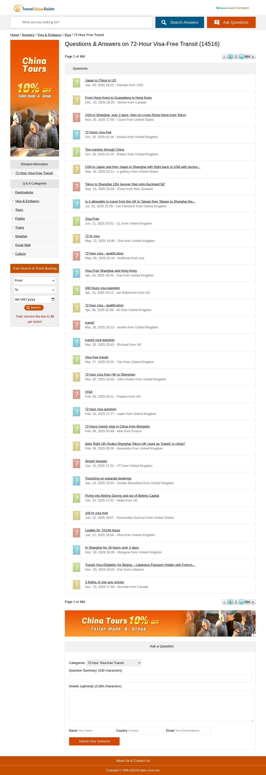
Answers (28, 35)
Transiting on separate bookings (108, 478)
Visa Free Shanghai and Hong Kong (111, 271)
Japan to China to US (100, 80)
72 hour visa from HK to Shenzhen (110, 374)
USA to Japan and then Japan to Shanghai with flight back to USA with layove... (142, 167)
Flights (20, 218)
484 (247, 56)
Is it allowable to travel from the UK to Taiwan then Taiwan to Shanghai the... (140, 201)
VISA (88, 392)
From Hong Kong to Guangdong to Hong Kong (118, 98)
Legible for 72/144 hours (102, 530)
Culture (20, 254)
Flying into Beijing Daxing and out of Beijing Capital (122, 496)
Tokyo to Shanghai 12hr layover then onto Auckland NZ (125, 184)
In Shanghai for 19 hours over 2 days (112, 547)
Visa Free (92, 219)
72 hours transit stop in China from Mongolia (117, 426)
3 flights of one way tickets (104, 582)
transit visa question (100, 340)
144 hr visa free (96, 513)
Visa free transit (96, 357)
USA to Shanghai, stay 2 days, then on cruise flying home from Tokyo (135, 115)
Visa (67, 35)
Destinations (24, 192)
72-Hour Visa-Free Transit (34, 173)
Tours (19, 210)
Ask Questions (235, 22)
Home (14, 35)
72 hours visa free (98, 132)
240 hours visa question (102, 288)
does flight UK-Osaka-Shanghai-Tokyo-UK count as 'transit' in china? (135, 444)
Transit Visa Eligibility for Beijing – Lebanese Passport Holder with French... (140, 565)
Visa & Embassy (49, 35)
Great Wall (23, 245)
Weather (21, 236)
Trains (19, 227)
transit (89, 323)
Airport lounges (96, 461)
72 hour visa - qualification (104, 253)
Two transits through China (104, 149)
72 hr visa (92, 236)
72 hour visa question (100, 409)
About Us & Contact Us (133, 761)
